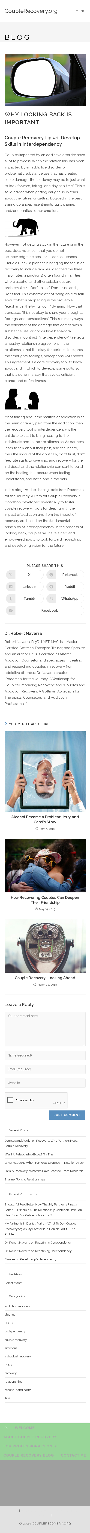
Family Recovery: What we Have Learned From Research (44, 1171)
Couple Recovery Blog (28, 1455)
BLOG (9, 1323)
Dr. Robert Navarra (23, 633)
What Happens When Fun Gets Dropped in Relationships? (44, 1162)
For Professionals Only (30, 1446)
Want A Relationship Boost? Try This (29, 1154)
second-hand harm (18, 1390)
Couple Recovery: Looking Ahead (45, 978)
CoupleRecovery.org (31, 11)
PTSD (8, 1365)
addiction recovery (17, 1306)
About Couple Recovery (30, 1437)
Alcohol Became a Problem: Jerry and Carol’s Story (45, 819)
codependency (15, 1331)
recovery (11, 1373)
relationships (13, 1381)
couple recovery (16, 1340)
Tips (7, 1398)
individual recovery (18, 1356)
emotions (11, 1348)
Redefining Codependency (53, 1242)
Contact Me (73, 1455)
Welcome (25, 1428)
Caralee (10, 1259)
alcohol (10, 1314)
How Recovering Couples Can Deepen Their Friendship (45, 900)
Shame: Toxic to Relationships (25, 1179)
